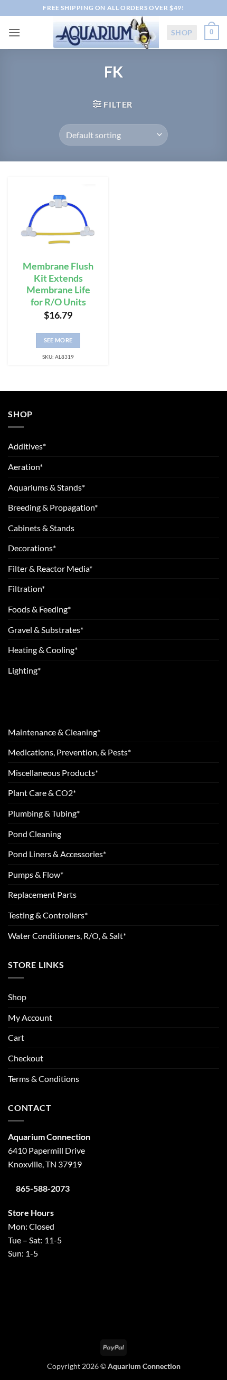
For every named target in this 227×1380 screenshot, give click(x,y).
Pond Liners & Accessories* (57, 854)
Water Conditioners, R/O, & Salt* (67, 936)
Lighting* (24, 670)
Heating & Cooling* (43, 650)
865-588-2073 (43, 1188)
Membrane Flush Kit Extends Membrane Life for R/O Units (58, 284)
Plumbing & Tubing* (44, 813)
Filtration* (26, 588)
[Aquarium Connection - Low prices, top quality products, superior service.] (106, 32)
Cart (16, 1037)
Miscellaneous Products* (53, 773)
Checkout (25, 1058)
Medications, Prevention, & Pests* (69, 752)
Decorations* (32, 548)
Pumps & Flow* (35, 874)
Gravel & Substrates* (45, 630)
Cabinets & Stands (41, 528)
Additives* (27, 446)
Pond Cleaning (34, 834)
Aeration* (25, 467)
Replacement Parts (42, 894)
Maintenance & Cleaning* (54, 732)
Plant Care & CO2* (42, 793)
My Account (30, 1017)
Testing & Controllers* (48, 915)
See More (58, 340)
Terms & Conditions (43, 1079)
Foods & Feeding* (39, 609)
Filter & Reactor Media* (50, 568)
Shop (182, 32)
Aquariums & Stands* (46, 487)
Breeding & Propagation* (53, 507)
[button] (14, 32)
